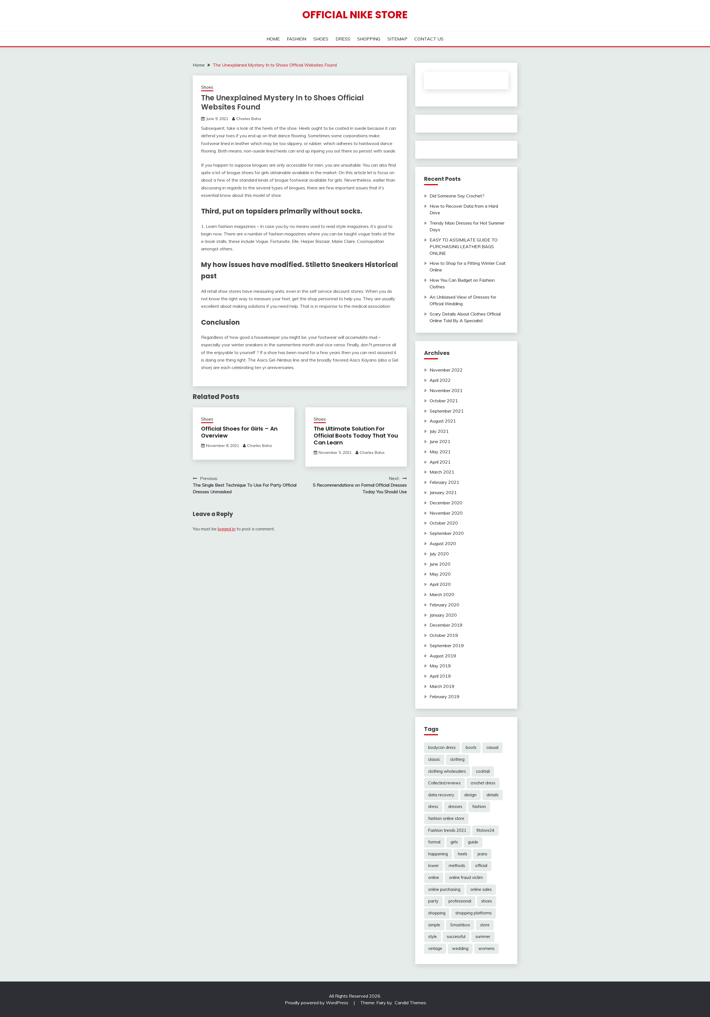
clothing (457, 759)
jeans (482, 853)
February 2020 (444, 604)
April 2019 (440, 676)
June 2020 (440, 564)
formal (434, 842)
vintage (435, 948)
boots (471, 747)
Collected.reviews (444, 782)
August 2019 (443, 655)
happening (438, 853)
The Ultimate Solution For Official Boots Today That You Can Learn (356, 435)
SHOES (320, 39)
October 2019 (444, 635)
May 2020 (440, 574)
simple (434, 924)
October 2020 (444, 523)
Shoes (207, 87)
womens (486, 948)
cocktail (483, 771)
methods (457, 865)
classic (434, 759)
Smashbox (460, 924)
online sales (481, 889)
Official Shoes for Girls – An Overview (239, 432)
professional (459, 901)
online (433, 877)
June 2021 (440, 441)
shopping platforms (473, 913)
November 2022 (446, 370)
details (492, 794)
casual (492, 747)
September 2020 (447, 533)
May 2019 (440, 665)
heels (462, 853)
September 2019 (447, 645)
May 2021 (440, 451)
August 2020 (443, 543)
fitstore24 (485, 830)
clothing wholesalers (447, 771)
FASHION (296, 39)
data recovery (441, 794)
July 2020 (439, 553)
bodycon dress (442, 747)
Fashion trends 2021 (447, 830)
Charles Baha (248, 118)
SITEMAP (397, 39)
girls (454, 842)
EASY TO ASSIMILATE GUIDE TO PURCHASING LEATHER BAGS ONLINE (464, 246)
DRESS (343, 39)
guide (473, 842)
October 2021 (444, 400)
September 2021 (447, 411)
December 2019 (446, 625)
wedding (460, 948)
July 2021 (439, 431)
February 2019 (444, 696)
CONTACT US (428, 39)
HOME (273, 39)
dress (433, 806)
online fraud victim (466, 877)
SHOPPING (368, 39)
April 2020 (440, 584)
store (485, 924)
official (481, 865)
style (432, 936)
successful (456, 936)
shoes (486, 901)
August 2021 (443, 421)
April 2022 (440, 380)
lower (433, 865)
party (433, 901)
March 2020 (442, 594)
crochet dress (483, 782)
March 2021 (442, 472)
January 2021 (443, 492)
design (470, 794)
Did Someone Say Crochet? (457, 196)
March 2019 (442, 686)
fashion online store (446, 818)
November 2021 (446, 390)
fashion (479, 806)
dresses (455, 806)
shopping (436, 913)
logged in (226, 529)
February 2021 (444, 482)
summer (482, 936)
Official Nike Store (355, 14)
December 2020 (446, 502)
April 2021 (440, 462)
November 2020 (446, 513)
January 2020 (443, 615)
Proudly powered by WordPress (317, 1002)
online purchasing (444, 889)
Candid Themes (410, 1002)
